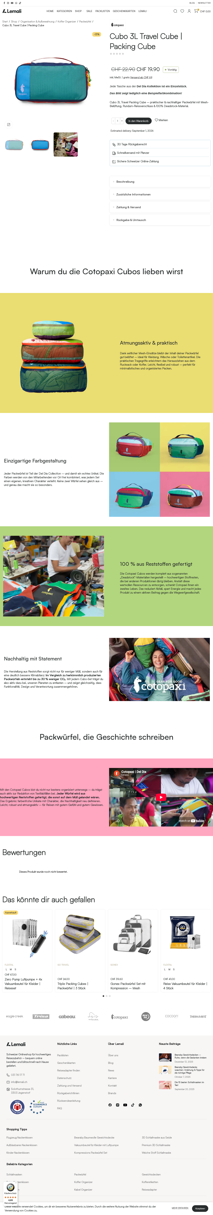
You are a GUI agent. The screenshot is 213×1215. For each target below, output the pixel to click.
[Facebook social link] (4, 3)
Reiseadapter (149, 1189)
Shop (14, 21)
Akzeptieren (200, 1208)
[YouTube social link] (12, 3)
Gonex (114, 964)
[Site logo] (11, 10)
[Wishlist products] (182, 11)
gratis (137, 77)
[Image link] (15, 1043)
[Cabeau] (67, 1016)
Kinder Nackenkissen (17, 1152)
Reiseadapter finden (68, 1070)
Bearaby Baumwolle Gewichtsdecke (94, 1137)
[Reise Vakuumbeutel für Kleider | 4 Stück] (186, 934)
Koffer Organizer (67, 21)
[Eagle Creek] (15, 1016)
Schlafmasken (14, 1174)
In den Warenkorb (139, 120)
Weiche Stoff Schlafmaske (156, 1152)
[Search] (175, 11)
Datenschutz (64, 1078)
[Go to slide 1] (103, 996)
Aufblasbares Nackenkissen (21, 1145)
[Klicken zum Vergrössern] (9, 124)
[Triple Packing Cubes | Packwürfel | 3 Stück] (80, 934)
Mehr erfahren (180, 1208)
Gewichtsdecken (151, 1174)
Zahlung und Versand (69, 1085)
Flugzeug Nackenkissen (19, 1137)
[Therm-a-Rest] (198, 1016)
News (111, 1070)
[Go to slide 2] (106, 996)
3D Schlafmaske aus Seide (157, 1137)
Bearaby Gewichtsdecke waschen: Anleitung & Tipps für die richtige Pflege (189, 1070)
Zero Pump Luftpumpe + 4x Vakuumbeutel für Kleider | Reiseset (23, 983)
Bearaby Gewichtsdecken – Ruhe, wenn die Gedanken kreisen (191, 1056)
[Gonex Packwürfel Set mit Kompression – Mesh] (133, 934)
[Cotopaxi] (119, 1016)
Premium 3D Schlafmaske (156, 1145)
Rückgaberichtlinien (68, 1093)
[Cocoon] (172, 1016)
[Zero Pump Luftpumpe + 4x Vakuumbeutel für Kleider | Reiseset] (27, 934)
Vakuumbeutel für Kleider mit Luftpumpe (96, 1145)
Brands (112, 1093)
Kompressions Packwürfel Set (90, 1152)
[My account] (189, 11)
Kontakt (112, 1085)
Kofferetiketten (150, 1182)
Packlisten (62, 1055)
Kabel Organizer (83, 1189)
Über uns (113, 1055)
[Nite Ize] (146, 1016)
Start (5, 21)
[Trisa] (41, 1016)
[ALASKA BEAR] (93, 1016)
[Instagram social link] (8, 3)
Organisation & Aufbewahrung (37, 21)
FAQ (59, 1108)
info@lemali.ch (19, 1082)
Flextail (9, 964)
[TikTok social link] (20, 3)
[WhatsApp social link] (16, 3)
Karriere (112, 1078)
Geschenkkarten (66, 1062)
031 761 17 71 (18, 1074)
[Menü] (16, 1183)
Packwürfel (85, 21)
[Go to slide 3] (110, 996)
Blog (110, 1062)
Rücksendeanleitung (68, 1100)
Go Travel (63, 964)
